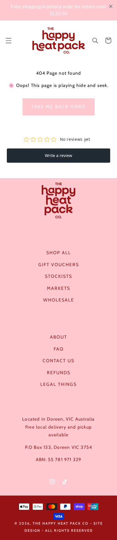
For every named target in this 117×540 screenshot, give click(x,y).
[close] (111, 6)
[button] (8, 40)
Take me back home (59, 106)
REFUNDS (58, 372)
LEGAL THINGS (58, 384)
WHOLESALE (58, 300)
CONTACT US (58, 360)
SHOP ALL (58, 252)
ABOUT (58, 337)
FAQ (59, 349)
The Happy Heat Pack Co (61, 523)
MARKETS (58, 288)
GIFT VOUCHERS (58, 264)
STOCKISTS (58, 276)
